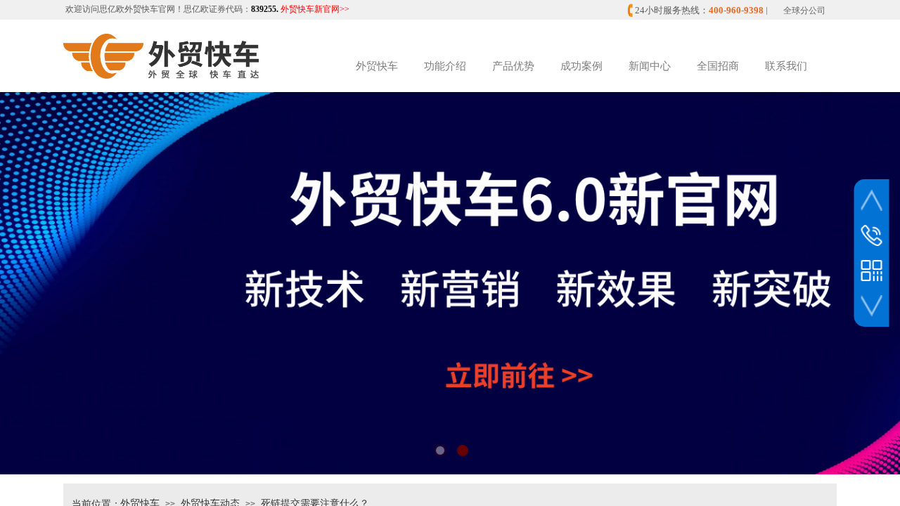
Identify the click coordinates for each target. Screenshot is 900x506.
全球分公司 (804, 10)
